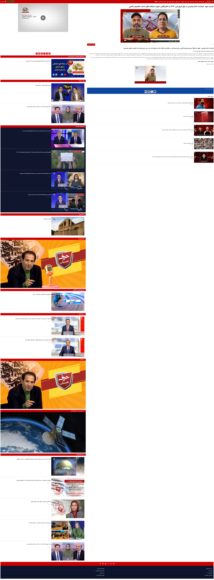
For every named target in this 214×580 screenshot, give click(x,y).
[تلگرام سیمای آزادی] (39, 54)
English (156, 1)
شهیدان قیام (201, 1)
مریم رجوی (178, 1)
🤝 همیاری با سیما (11, 1)
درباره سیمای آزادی (209, 568)
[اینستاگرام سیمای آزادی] (47, 54)
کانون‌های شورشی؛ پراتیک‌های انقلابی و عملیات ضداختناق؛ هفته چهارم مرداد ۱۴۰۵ (34, 152)
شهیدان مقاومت (91, 44)
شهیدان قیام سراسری (100, 568)
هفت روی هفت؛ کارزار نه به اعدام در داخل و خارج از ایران (39, 106)
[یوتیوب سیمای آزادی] (42, 54)
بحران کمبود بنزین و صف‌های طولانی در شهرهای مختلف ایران (38, 340)
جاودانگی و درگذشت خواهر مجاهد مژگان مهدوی (41, 501)
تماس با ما (210, 570)
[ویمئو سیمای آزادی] (37, 54)
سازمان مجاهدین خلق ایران (100, 570)
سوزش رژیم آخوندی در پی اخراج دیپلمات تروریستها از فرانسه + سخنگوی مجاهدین (33, 480)
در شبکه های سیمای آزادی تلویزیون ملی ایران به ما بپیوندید (38, 61)
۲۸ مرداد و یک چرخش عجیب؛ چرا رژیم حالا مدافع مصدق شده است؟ (36, 131)
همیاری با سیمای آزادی (208, 575)
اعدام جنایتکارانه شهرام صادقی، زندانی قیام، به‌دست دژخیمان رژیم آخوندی (180, 103)
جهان (168, 1)
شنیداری (192, 1)
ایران (188, 1)
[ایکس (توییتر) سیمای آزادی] (44, 54)
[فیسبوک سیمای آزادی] (49, 54)
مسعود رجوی (172, 1)
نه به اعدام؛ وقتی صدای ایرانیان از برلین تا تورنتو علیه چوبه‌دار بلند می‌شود (35, 173)
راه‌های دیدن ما (209, 573)
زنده (3, 1)
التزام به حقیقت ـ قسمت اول (188, 143)
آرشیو (164, 1)
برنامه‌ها (196, 1)
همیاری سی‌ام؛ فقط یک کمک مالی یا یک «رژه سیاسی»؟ (39, 194)
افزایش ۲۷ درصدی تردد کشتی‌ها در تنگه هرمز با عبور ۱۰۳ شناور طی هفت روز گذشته (33, 318)
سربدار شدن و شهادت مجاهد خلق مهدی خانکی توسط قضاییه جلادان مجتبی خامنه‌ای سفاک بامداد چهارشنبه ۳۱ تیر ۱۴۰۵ (172, 156)
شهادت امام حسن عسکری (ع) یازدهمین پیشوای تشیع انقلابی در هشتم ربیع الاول (34, 459)
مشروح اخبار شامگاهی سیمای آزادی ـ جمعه (42, 294)
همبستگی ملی (102, 573)
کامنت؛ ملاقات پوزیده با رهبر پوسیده (43, 85)
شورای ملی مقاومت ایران (100, 575)
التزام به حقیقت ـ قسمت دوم (188, 116)
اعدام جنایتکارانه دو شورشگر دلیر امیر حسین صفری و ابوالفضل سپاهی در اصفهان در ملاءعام (177, 129)
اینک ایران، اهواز (47, 219)
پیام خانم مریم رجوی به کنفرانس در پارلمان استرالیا (40, 523)
